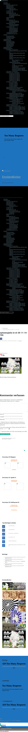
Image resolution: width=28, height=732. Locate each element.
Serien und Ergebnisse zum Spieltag (12, 561)
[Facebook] (16, 157)
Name (2, 414)
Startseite (5, 328)
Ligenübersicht (11, 529)
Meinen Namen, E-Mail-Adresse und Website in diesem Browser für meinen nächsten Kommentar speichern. (12, 424)
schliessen (3, 730)
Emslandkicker (11, 177)
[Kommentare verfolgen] (11, 390)
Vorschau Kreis (11, 525)
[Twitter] (16, 168)
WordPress (18, 720)
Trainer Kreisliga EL (12, 540)
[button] (0, 724)
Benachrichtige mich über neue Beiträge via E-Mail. (14, 431)
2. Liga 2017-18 (11, 537)
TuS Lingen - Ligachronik (13, 533)
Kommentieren (3, 353)
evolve (1, 720)
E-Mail (2, 416)
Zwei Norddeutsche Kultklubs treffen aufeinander (15, 557)
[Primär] (11, 192)
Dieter (20, 340)
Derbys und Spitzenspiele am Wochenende (13, 559)
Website (2, 419)
